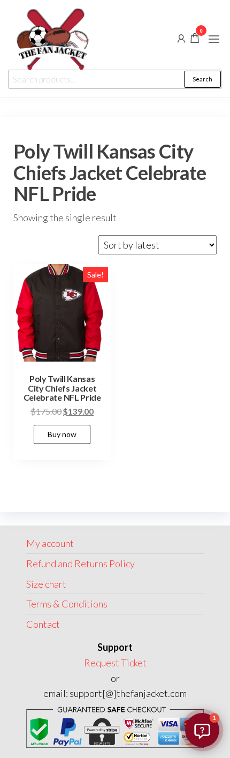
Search (202, 79)
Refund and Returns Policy (80, 563)
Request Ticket (115, 663)
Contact (43, 624)
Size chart (46, 584)
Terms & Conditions (67, 604)
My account (50, 543)
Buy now (62, 434)
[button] (214, 39)
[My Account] (181, 37)
